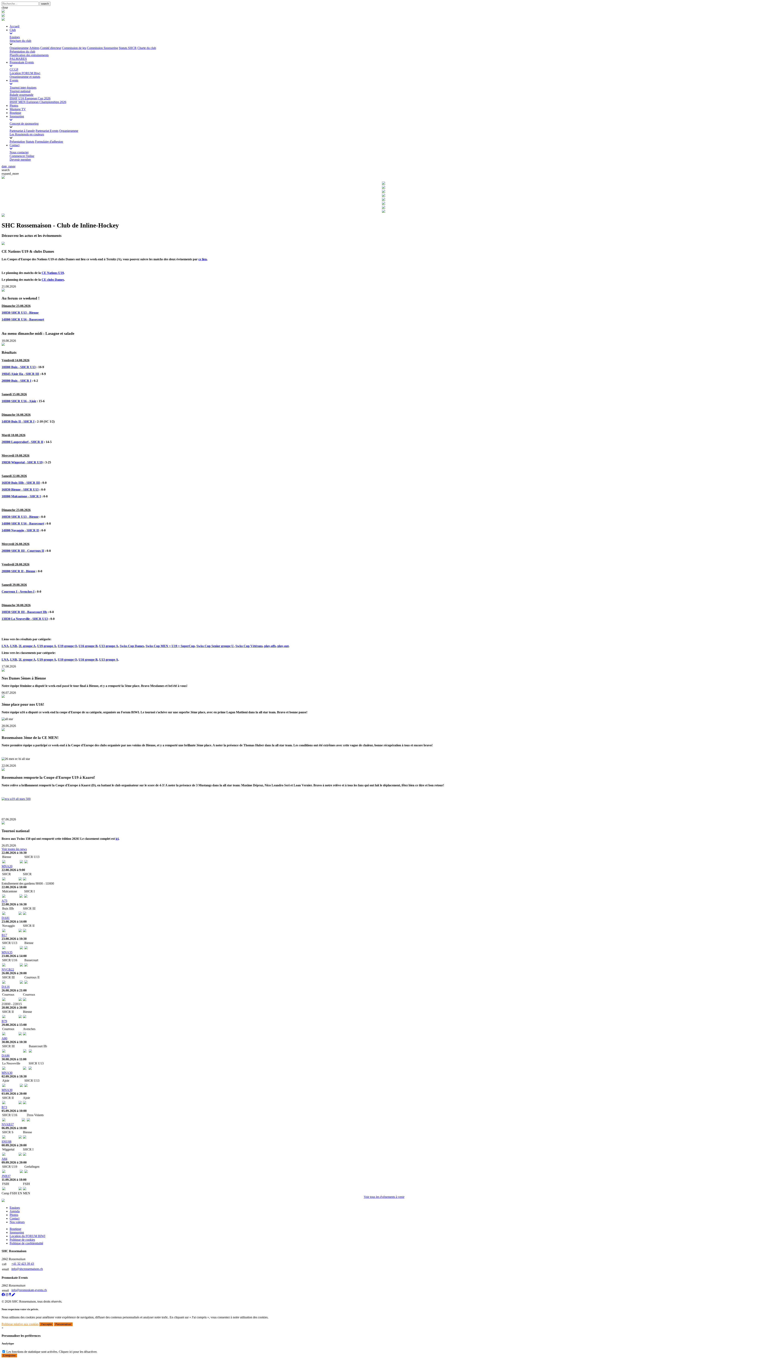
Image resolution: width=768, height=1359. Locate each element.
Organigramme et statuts (25, 76)
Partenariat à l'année (22, 130)
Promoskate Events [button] (22, 62)
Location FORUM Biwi (25, 73)
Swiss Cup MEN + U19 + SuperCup (170, 646)
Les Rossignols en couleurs (27, 134)
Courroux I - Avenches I (18, 591)
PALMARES (18, 58)
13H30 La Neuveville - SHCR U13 (25, 618)
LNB (13, 646)
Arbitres (34, 48)
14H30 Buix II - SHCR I (18, 421)
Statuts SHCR (128, 48)
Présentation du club (22, 51)
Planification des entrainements (29, 55)
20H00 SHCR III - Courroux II (23, 550)
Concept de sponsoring (24, 123)
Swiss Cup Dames (132, 646)
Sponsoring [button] (17, 116)
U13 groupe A (108, 646)
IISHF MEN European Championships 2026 (38, 102)
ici (117, 838)
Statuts (30, 141)
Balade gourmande (21, 94)
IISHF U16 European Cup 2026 (30, 98)
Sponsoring (17, 1232)
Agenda (15, 1211)
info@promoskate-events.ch (29, 1290)
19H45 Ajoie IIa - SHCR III (20, 374)
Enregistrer (9, 1355)
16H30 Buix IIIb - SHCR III (21, 482)
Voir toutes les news (14, 849)
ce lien (202, 259)
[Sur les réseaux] (3, 1294)
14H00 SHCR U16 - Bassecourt (23, 319)
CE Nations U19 (53, 273)
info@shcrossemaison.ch (27, 1269)
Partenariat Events (47, 130)
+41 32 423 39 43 (22, 1263)
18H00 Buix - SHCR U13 (19, 367)
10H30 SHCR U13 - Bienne (20, 312)
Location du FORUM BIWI (27, 1236)
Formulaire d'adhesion (49, 141)
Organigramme (19, 48)
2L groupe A (27, 646)
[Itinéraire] (10, 1294)
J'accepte (46, 1324)
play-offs (270, 646)
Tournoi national (20, 91)
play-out (283, 646)
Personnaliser (63, 1324)
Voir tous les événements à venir (384, 1197)
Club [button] (13, 30)
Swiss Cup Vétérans (249, 646)
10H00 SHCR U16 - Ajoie (19, 401)
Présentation (17, 141)
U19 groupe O (67, 646)
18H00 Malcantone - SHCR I (21, 496)
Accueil (14, 26)
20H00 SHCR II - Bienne (18, 571)
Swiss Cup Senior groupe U (215, 646)
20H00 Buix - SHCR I (16, 380)
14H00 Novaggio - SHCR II (20, 530)
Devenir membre (20, 159)
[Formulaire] (13, 1294)
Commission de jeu (74, 48)
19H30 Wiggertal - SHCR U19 (22, 462)
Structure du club (20, 40)
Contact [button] (14, 145)
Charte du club (146, 48)
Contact (14, 1218)
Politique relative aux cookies (20, 1324)
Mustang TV (18, 109)
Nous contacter (19, 152)
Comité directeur (50, 48)
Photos (14, 105)
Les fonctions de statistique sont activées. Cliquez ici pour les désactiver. (51, 1351)
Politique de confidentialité (26, 1243)
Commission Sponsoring (102, 48)
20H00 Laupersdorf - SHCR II (22, 442)
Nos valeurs (17, 1222)
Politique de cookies (22, 1239)
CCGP (14, 69)
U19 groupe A (46, 646)
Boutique (15, 112)
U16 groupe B (88, 646)
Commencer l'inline (22, 156)
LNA (5, 646)
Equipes (15, 37)
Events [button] (14, 80)
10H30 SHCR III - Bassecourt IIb (24, 612)
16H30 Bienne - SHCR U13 (20, 489)
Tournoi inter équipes (23, 87)
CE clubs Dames (53, 279)
